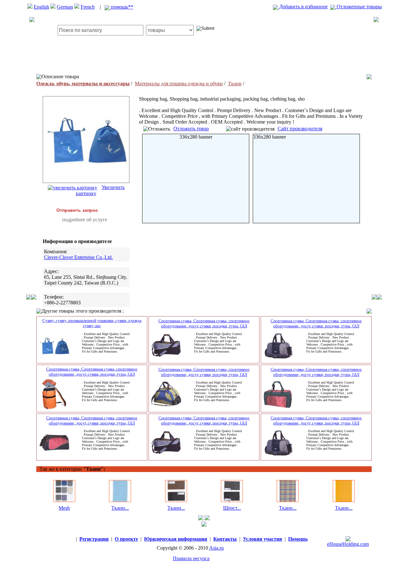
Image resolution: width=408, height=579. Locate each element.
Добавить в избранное (303, 6)
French (88, 7)
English (41, 7)
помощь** (121, 7)
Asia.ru (216, 548)
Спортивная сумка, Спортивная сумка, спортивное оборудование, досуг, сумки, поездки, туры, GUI (204, 323)
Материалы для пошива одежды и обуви (179, 83)
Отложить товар (191, 128)
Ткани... (120, 508)
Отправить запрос (77, 210)
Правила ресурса (191, 558)
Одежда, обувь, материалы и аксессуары (83, 83)
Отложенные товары (358, 6)
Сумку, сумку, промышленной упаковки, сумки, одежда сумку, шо (92, 323)
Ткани (235, 83)
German (65, 7)
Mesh (64, 508)
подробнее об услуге (84, 219)
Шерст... (232, 508)
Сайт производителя (300, 128)
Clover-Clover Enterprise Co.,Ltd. (78, 257)
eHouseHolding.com (348, 544)
